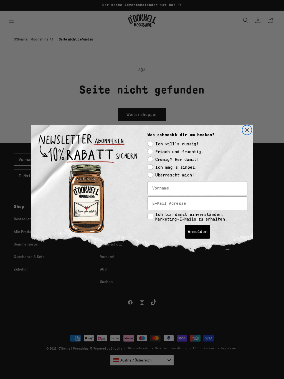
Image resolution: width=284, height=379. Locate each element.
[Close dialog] (247, 130)
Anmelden (197, 231)
